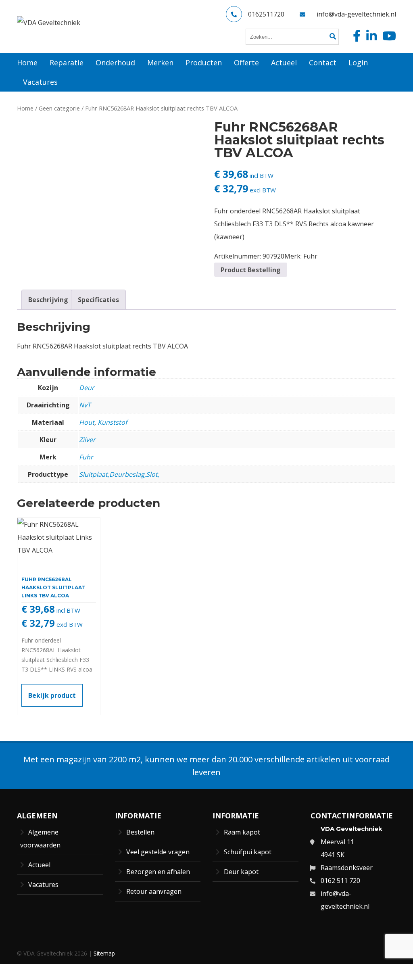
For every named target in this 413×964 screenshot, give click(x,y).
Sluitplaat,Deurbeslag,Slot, (119, 474)
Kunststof (112, 422)
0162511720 (266, 14)
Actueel (39, 864)
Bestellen (140, 832)
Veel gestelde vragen (158, 851)
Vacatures (43, 884)
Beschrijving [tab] (48, 299)
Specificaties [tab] (98, 299)
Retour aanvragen (153, 891)
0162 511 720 (340, 880)
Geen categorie (59, 108)
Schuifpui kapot (247, 851)
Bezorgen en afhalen (158, 871)
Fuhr (310, 256)
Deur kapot (241, 871)
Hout (86, 422)
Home (25, 108)
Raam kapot (242, 832)
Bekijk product (52, 695)
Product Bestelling (251, 269)
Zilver (87, 439)
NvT (85, 405)
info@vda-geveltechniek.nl (356, 14)
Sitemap (104, 953)
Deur (86, 387)
